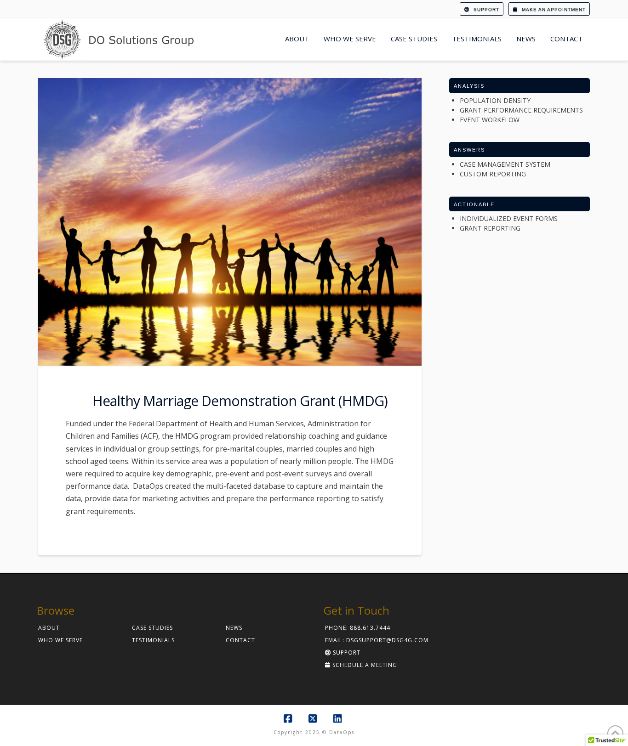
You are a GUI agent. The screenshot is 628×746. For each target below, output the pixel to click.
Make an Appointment (553, 9)
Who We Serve (60, 640)
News (234, 628)
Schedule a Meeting (364, 665)
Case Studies (152, 628)
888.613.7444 (370, 628)
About (49, 628)
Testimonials (153, 640)
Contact (240, 640)
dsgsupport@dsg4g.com (387, 640)
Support (485, 9)
